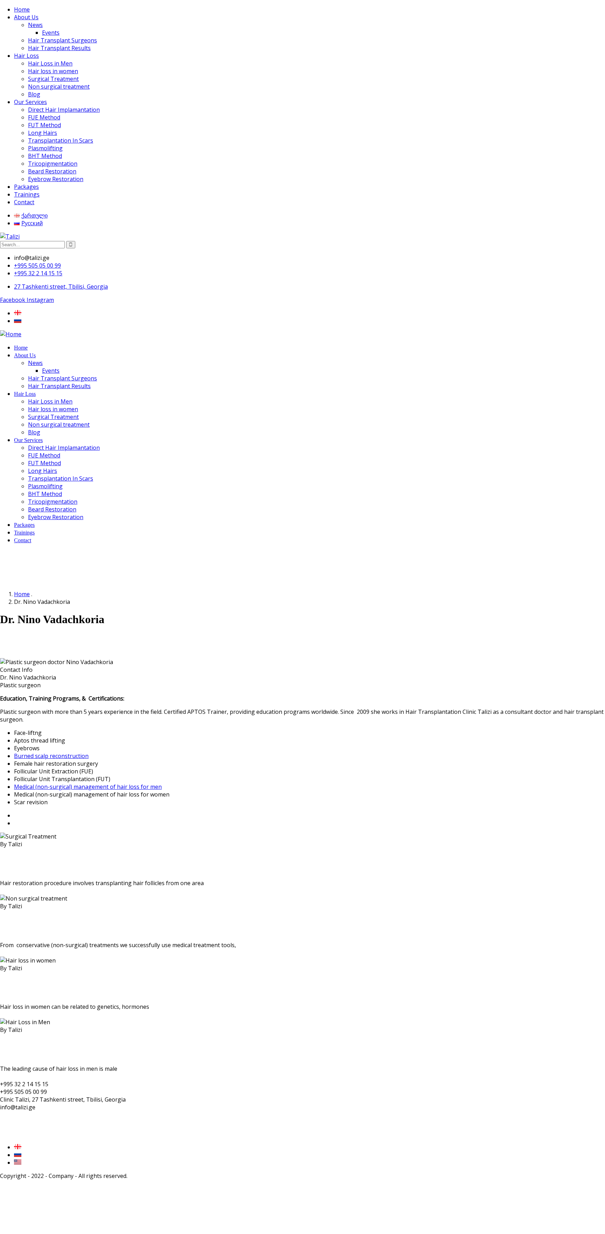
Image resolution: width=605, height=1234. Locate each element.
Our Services (30, 102)
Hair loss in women (53, 71)
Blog (34, 94)
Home (22, 9)
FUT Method (44, 125)
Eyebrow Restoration (55, 179)
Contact (24, 202)
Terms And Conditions (29, 1120)
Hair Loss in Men (50, 63)
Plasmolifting (45, 148)
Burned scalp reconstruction (51, 756)
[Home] (10, 334)
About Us (26, 17)
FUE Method (44, 117)
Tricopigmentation (52, 163)
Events (51, 32)
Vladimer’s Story (35, 815)
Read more (14, 891)
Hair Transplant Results (59, 48)
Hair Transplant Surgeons (62, 40)
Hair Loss (26, 56)
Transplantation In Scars (60, 140)
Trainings (27, 194)
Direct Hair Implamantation (64, 109)
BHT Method (45, 156)
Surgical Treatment (53, 79)
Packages (26, 187)
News (35, 25)
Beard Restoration (52, 171)
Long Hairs (42, 133)
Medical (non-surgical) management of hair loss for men (88, 787)
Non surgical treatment (59, 86)
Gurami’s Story (33, 823)
